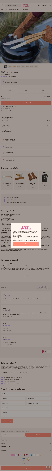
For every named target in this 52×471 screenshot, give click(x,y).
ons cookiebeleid (32, 240)
